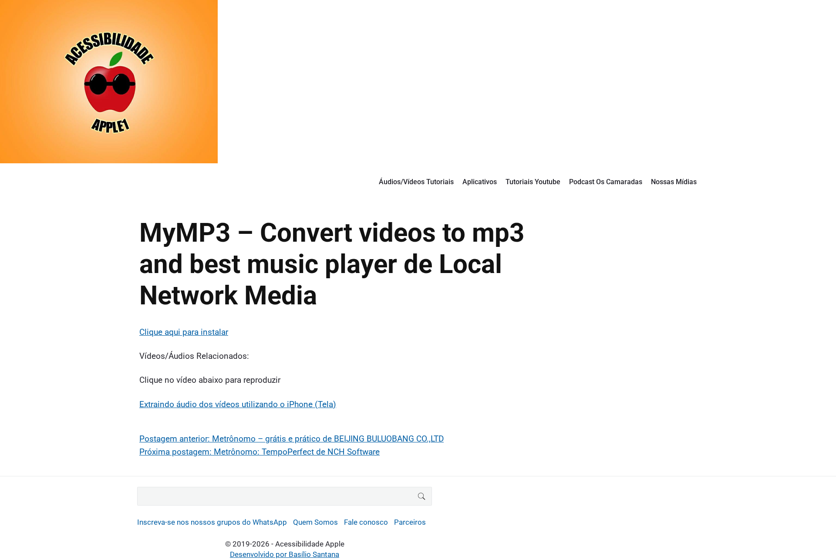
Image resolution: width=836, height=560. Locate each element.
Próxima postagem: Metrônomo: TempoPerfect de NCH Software (259, 452)
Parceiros (410, 522)
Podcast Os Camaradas (605, 182)
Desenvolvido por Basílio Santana (284, 554)
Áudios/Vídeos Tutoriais (416, 182)
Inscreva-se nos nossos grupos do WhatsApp (212, 522)
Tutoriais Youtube (533, 182)
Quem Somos (315, 522)
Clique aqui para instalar (183, 332)
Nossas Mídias (674, 182)
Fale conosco (366, 522)
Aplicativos (479, 182)
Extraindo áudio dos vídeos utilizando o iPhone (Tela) (237, 404)
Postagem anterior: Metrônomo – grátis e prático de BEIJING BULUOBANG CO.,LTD (291, 439)
